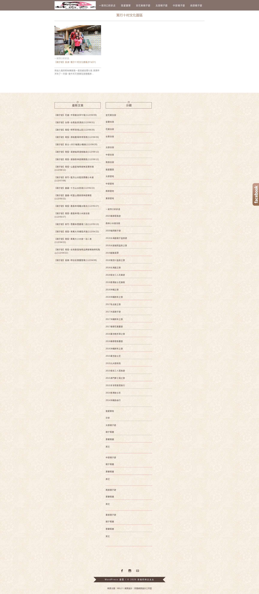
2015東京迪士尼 (113, 356)
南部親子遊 (196, 5)
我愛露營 (126, 5)
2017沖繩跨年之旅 (114, 319)
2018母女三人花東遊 (115, 275)
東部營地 (110, 198)
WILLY (120, 588)
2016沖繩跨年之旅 (114, 349)
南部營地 (110, 191)
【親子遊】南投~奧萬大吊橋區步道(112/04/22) (77, 231)
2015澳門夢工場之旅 (115, 378)
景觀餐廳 (110, 439)
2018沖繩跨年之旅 (114, 297)
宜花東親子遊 (143, 5)
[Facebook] (122, 570)
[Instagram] (129, 570)
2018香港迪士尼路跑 (115, 282)
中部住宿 (110, 155)
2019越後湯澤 (112, 253)
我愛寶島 (110, 411)
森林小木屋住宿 (113, 223)
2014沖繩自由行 (113, 400)
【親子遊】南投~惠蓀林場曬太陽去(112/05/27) (77, 206)
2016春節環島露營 (114, 341)
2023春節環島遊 (113, 216)
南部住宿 (110, 162)
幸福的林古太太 (145, 579)
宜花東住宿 (111, 115)
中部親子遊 (179, 5)
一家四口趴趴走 (107, 5)
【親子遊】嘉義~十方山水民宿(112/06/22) (75, 188)
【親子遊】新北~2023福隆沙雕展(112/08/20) (76, 144)
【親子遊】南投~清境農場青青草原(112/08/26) (77, 137)
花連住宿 (110, 129)
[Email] (137, 570)
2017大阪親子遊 (113, 312)
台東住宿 (110, 136)
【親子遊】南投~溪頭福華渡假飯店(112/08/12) (77, 152)
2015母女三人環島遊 (115, 371)
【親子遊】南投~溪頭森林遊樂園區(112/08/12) (77, 159)
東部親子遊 (111, 515)
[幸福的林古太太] (75, 5)
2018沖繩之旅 (112, 290)
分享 (108, 418)
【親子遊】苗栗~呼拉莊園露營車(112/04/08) (76, 260)
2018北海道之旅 (113, 267)
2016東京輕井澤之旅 (115, 334)
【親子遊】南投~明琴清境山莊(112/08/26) (75, 130)
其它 (108, 447)
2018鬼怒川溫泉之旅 (115, 260)
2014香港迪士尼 (113, 393)
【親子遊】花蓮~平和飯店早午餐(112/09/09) (76, 115)
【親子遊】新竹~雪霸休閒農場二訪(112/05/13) (77, 224)
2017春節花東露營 (114, 326)
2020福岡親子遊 (113, 231)
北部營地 (110, 176)
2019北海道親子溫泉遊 (116, 238)
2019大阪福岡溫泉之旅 (116, 245)
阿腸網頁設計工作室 (143, 588)
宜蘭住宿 (110, 122)
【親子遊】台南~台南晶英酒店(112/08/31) (75, 122)
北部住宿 (110, 147)
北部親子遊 (162, 5)
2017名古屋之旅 (113, 304)
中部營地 (110, 184)
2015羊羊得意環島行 (115, 385)
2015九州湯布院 (113, 363)
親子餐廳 (110, 432)
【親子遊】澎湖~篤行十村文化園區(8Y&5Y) (75, 62)
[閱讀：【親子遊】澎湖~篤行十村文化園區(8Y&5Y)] (78, 55)
